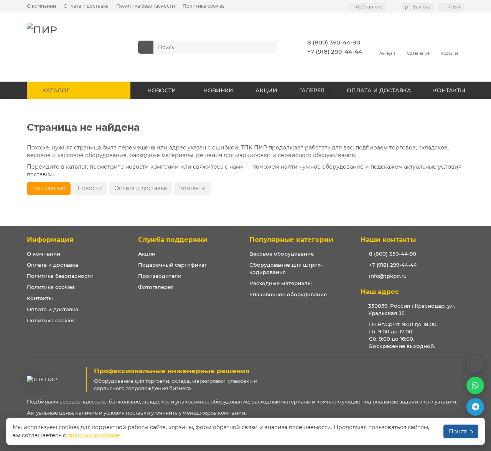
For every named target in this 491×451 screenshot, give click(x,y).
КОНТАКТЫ (449, 90)
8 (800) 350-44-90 (333, 42)
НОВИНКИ (218, 90)
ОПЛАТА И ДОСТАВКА (379, 90)
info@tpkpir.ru (388, 276)
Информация (50, 239)
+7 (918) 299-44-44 (334, 51)
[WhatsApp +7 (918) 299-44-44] (475, 385)
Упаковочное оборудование (288, 294)
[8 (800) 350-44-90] (475, 364)
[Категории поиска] (145, 47)
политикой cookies (94, 435)
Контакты (192, 188)
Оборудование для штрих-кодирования (285, 268)
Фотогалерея (156, 287)
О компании (41, 6)
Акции (146, 254)
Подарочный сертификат (172, 265)
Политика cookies (203, 6)
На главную (48, 188)
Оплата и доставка (86, 6)
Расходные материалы (280, 283)
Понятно (461, 431)
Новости (89, 188)
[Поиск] (269, 47)
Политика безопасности (145, 6)
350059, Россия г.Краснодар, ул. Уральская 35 (411, 309)
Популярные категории (291, 239)
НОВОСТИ (161, 90)
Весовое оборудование (281, 254)
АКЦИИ (266, 90)
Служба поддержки (173, 239)
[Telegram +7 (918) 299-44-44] (475, 407)
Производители (159, 276)
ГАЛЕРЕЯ (312, 90)
